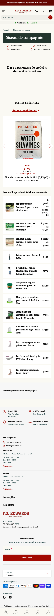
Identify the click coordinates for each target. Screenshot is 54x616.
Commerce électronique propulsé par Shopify (20, 527)
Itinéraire (8, 466)
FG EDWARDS (8, 524)
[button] (3, 11)
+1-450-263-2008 (13, 442)
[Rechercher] (50, 17)
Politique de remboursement (15, 606)
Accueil (6, 30)
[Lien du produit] (27, 207)
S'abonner (27, 557)
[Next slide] (51, 146)
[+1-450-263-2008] (36, 11)
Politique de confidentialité (39, 606)
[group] (27, 150)
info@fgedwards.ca (13, 445)
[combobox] (27, 17)
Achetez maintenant (24, 110)
